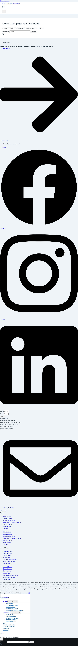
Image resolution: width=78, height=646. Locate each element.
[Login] (39, 7)
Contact (5, 528)
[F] (29, 593)
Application (9, 621)
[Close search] (1, 639)
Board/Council (7, 518)
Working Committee (9, 520)
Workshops (6, 557)
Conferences (7, 555)
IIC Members (7, 516)
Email (2, 414)
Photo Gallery (7, 563)
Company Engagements (10, 559)
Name (2, 411)
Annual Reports (7, 524)
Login (1, 633)
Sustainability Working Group (12, 522)
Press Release (7, 553)
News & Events (7, 551)
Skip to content (4, 1)
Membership (7, 526)
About (5, 601)
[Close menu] (0, 595)
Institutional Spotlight (9, 561)
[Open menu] (4, 11)
